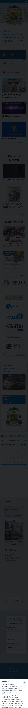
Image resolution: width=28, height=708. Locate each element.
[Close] (24, 682)
